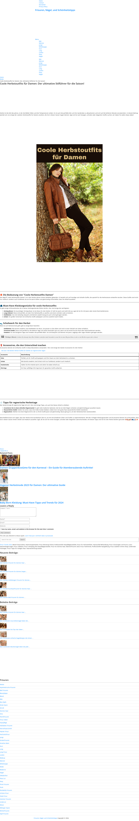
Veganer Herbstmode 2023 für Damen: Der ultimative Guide (32, 485)
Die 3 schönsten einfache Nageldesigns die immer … (16, 638)
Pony (40, 54)
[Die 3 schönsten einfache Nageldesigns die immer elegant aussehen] (3, 634)
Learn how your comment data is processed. (39, 536)
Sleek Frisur (3, 796)
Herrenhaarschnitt (6, 728)
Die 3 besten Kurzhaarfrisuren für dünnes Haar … (16, 589)
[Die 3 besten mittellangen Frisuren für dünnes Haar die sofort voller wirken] (3, 576)
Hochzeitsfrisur (5, 734)
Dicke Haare (4, 705)
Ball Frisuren (4, 690)
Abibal (2, 684)
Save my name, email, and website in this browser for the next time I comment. (28, 529)
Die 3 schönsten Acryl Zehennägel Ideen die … (14, 621)
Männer (41, 43)
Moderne (3, 770)
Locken (41, 52)
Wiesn (2, 805)
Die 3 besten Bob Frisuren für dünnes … (12, 597)
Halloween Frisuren (6, 725)
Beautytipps (4, 693)
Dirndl (2, 708)
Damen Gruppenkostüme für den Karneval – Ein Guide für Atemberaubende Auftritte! (46, 467)
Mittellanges (43, 47)
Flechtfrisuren (4, 717)
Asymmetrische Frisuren (7, 687)
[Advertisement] (69, 25)
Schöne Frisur (4, 793)
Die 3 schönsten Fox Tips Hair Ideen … (12, 629)
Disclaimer (42, 5)
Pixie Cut (2, 778)
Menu (37, 39)
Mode (2, 767)
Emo (1, 714)
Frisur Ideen (4, 720)
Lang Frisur (3, 752)
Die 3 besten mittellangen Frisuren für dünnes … (15, 580)
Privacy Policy (43, 6)
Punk (1, 787)
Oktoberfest (3, 775)
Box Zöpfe (3, 702)
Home (41, 1)
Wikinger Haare (5, 808)
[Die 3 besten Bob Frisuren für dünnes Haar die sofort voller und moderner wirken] (3, 593)
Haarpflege (3, 723)
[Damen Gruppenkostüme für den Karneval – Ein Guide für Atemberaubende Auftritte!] (69, 460)
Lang (40, 51)
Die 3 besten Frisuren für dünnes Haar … (13, 563)
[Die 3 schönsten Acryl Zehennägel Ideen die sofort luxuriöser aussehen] (3, 617)
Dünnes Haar (4, 711)
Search (22, 539)
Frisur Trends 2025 (6, 545)
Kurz (40, 49)
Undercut (3, 802)
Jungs (40, 45)
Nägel (41, 56)
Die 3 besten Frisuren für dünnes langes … (13, 571)
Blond (2, 696)
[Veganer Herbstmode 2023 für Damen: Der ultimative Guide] (69, 476)
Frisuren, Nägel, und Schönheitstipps (55, 10)
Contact (41, 3)
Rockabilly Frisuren (6, 790)
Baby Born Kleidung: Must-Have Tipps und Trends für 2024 (31, 502)
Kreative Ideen (4, 743)
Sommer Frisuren (5, 799)
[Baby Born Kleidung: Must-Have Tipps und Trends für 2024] (69, 494)
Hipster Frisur (4, 731)
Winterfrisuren (4, 811)
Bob (40, 41)
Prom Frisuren (4, 784)
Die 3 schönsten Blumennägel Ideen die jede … (15, 647)
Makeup (2, 758)
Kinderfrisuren (4, 740)
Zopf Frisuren (4, 814)
